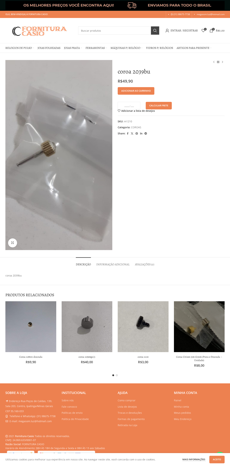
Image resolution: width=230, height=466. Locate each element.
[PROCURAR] (155, 30)
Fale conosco (69, 406)
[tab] (83, 262)
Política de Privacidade (75, 419)
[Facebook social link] (127, 133)
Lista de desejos (127, 406)
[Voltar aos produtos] (218, 62)
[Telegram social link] (145, 133)
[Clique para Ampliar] (12, 242)
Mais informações (194, 459)
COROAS (136, 127)
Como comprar (126, 400)
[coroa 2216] (143, 326)
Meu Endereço (182, 419)
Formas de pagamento (131, 419)
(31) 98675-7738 (181, 14)
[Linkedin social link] (141, 133)
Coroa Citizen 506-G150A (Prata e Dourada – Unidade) (199, 358)
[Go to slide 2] (117, 375)
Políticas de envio (72, 412)
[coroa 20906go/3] (87, 326)
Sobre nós (68, 400)
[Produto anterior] (214, 62)
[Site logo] (40, 30)
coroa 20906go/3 (87, 357)
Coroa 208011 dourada (30, 357)
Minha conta (181, 406)
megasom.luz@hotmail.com (211, 14)
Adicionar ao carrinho (136, 90)
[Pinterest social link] (136, 133)
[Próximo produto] (222, 62)
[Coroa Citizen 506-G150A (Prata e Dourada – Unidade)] (199, 326)
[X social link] (132, 133)
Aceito (217, 459)
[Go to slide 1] (113, 375)
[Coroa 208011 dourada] (30, 326)
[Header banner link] (115, 5)
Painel (177, 400)
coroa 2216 (143, 357)
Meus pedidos (182, 412)
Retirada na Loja (127, 425)
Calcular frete (158, 105)
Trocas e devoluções (130, 412)
